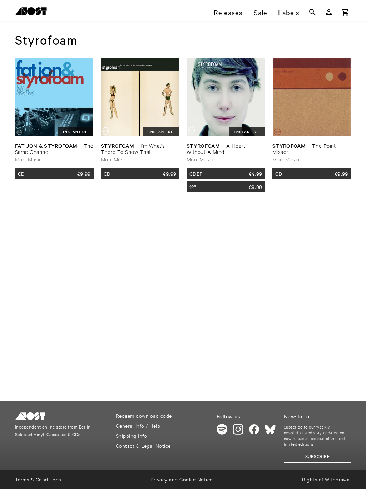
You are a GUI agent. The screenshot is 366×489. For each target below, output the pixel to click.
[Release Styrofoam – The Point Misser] (311, 97)
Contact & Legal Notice (143, 445)
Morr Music (28, 159)
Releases (228, 12)
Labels (289, 12)
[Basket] (345, 12)
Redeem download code (144, 415)
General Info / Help (138, 425)
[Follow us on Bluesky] (270, 429)
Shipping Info (131, 435)
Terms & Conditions (38, 479)
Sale (260, 12)
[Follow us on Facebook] (254, 429)
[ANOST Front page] (33, 12)
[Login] (329, 12)
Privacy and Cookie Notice (181, 479)
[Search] (312, 12)
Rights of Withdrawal (326, 479)
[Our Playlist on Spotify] (222, 429)
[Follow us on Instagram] (238, 429)
